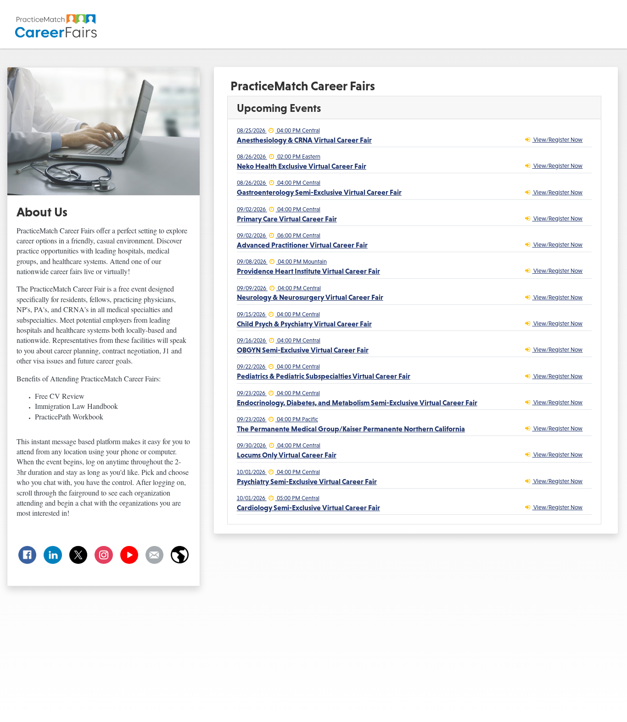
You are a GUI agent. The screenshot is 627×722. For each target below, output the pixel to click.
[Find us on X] (78, 555)
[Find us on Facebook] (27, 555)
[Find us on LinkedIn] (53, 555)
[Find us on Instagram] (103, 555)
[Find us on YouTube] (129, 555)
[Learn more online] (179, 555)
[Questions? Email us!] (154, 555)
